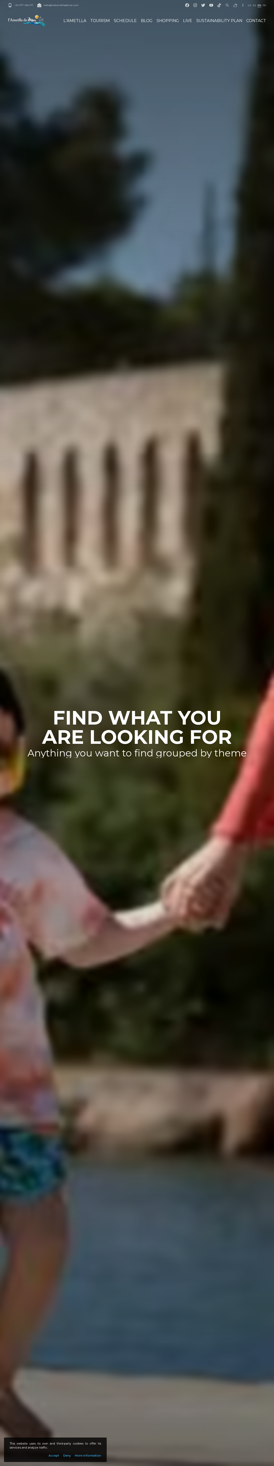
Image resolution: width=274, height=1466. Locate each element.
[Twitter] (203, 5)
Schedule (125, 20)
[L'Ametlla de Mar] (26, 20)
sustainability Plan (219, 20)
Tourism (100, 20)
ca (249, 5)
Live (187, 20)
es (254, 5)
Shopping (167, 20)
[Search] (227, 5)
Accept (54, 1455)
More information (88, 1455)
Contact (256, 20)
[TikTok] (219, 5)
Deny (67, 1455)
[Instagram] (195, 5)
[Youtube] (211, 5)
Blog (146, 20)
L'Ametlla (74, 20)
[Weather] (235, 5)
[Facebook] (187, 5)
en (259, 5)
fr (264, 5)
